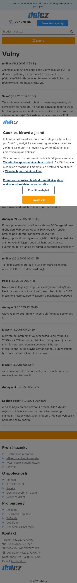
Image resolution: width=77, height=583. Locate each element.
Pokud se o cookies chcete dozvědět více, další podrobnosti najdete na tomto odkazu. (33, 182)
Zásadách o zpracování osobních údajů (28, 162)
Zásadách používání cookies (23, 171)
